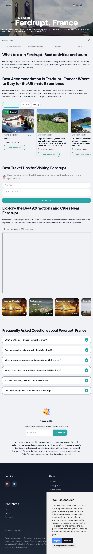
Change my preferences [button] (64, 545)
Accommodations (35, 46)
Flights (7, 513)
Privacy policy (55, 485)
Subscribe (60, 432)
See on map (29, 229)
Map (6, 509)
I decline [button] (67, 541)
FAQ (80, 46)
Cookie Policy (55, 489)
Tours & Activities (13, 46)
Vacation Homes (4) (11, 105)
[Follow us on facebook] (14, 484)
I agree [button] (57, 541)
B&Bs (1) (36, 105)
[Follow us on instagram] (7, 484)
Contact (52, 481)
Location (58, 46)
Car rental (9, 517)
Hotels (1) (26, 105)
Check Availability (15, 147)
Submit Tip (46, 200)
